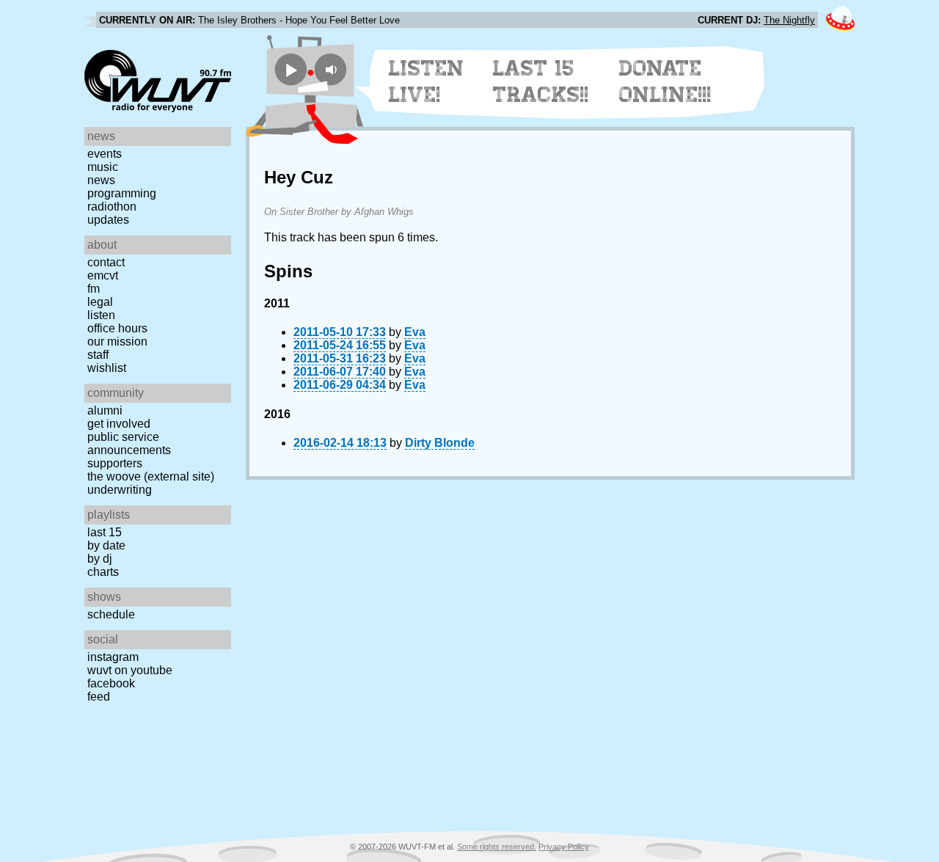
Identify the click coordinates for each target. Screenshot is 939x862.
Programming (121, 193)
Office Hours (117, 328)
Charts (103, 572)
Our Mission (117, 341)
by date (106, 545)
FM (93, 288)
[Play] (290, 69)
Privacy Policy (563, 846)
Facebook (111, 683)
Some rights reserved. (496, 846)
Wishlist (106, 368)
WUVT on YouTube (129, 670)
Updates (108, 219)
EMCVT (102, 275)
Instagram (113, 657)
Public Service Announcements (129, 443)
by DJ (99, 558)
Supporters (114, 463)
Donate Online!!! (665, 81)
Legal (100, 302)
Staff (98, 354)
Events (104, 153)
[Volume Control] (332, 69)
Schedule (111, 614)
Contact (106, 262)
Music (102, 167)
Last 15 (104, 532)
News (101, 180)
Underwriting (119, 489)
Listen (101, 315)
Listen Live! (426, 81)
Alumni (105, 410)
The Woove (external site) (150, 476)
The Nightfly (789, 20)
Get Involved (118, 423)
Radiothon (111, 206)
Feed (98, 696)
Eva (414, 332)
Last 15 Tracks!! (541, 81)
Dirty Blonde (440, 443)
